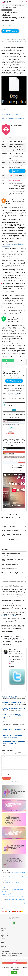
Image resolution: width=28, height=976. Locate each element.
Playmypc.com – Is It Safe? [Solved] (15, 876)
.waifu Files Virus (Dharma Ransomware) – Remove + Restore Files (14, 742)
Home (2, 5)
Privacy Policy (15, 393)
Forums (3, 938)
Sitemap (3, 930)
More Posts (12, 663)
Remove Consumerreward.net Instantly (16, 903)
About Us (12, 636)
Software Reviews (5, 935)
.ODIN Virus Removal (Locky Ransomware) (14, 722)
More (2, 942)
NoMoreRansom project (17, 615)
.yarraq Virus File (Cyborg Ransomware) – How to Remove (14, 709)
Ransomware (9, 5)
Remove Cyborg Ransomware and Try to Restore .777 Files (13, 119)
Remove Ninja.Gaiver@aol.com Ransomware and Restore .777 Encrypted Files (14, 715)
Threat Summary (5, 111)
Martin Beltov (6, 24)
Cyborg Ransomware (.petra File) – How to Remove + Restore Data (14, 697)
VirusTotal (4, 615)
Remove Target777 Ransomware (12, 729)
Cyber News (4, 932)
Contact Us (3, 948)
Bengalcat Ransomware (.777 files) (12, 702)
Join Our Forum (13, 175)
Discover (3, 928)
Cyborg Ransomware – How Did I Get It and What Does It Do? (12, 115)
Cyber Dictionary (4, 933)
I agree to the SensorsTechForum (12, 960)
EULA (18, 41)
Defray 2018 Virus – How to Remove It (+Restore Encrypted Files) (13, 736)
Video (2, 936)
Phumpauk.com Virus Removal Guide (15, 896)
